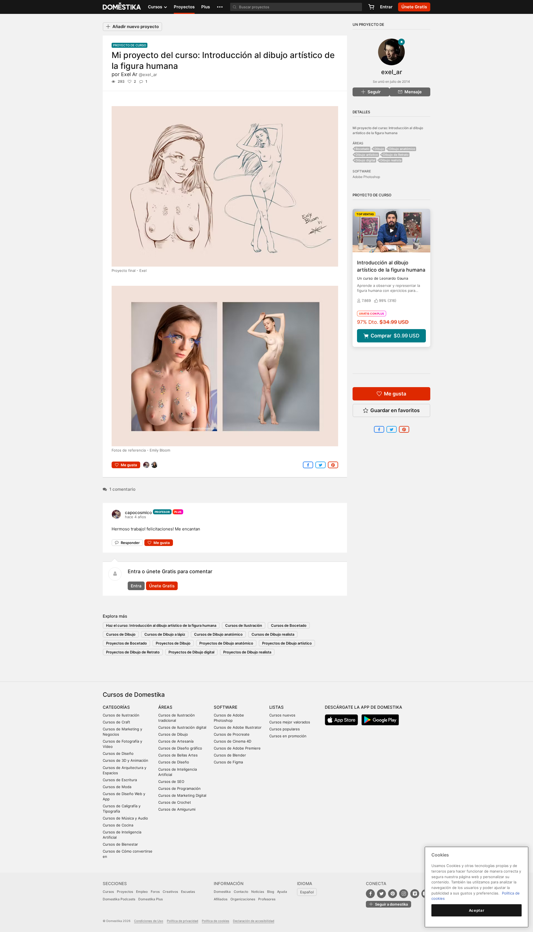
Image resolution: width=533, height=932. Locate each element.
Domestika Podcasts (119, 899)
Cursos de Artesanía (175, 741)
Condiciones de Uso (148, 921)
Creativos (170, 892)
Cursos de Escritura (120, 780)
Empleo (142, 892)
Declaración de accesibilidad (253, 921)
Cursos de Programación (179, 788)
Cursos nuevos (282, 715)
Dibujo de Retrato (396, 155)
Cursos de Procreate (232, 734)
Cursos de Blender (230, 755)
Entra (136, 585)
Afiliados (220, 899)
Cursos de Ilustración (243, 625)
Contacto (241, 892)
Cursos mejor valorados (289, 722)
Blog (270, 892)
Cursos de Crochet (174, 802)
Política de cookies (215, 921)
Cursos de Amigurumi (176, 809)
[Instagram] (403, 893)
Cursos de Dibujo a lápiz (164, 634)
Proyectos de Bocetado (126, 643)
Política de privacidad (182, 921)
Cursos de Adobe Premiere (237, 748)
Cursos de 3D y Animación (125, 760)
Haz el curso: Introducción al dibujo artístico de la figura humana (161, 625)
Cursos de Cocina (118, 825)
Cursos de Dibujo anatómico (218, 634)
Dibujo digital (365, 160)
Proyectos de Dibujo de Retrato (133, 652)
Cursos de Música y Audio (125, 818)
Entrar (386, 6)
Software (225, 707)
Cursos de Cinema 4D (232, 741)
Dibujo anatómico (402, 149)
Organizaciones (242, 899)
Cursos (108, 892)
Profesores (266, 899)
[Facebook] (370, 893)
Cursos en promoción (287, 736)
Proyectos (184, 6)
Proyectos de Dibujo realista (247, 652)
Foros (155, 892)
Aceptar (476, 910)
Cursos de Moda (117, 787)
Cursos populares (284, 729)
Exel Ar (139, 74)
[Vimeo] (414, 893)
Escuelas (188, 892)
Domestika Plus (150, 899)
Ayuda (282, 892)
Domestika (222, 892)
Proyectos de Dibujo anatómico (226, 643)
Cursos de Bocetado (288, 625)
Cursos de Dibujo (120, 634)
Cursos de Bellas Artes (178, 755)
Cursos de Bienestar (120, 844)
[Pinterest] (392, 893)
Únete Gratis (162, 585)
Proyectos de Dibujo (173, 643)
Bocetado (362, 149)
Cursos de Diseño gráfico (180, 748)
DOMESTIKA (122, 7)
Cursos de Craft (116, 722)
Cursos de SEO (171, 781)
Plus (205, 6)
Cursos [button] (155, 6)
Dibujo (379, 149)
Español (307, 892)
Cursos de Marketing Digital (182, 795)
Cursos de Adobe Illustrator (238, 727)
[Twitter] (381, 893)
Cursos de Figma (228, 762)
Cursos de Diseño (118, 753)
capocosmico (138, 512)
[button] (220, 7)
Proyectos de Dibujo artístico (287, 643)
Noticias (257, 892)
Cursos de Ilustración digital (182, 727)
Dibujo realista (390, 160)
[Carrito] (371, 7)
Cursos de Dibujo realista (273, 634)
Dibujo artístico (367, 155)
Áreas (165, 707)
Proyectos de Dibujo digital (191, 652)
